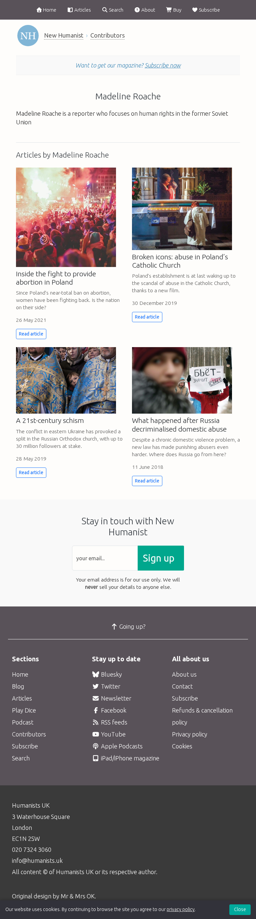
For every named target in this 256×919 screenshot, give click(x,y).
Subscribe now (163, 65)
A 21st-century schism (50, 420)
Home (49, 10)
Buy (176, 10)
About (147, 10)
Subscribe (209, 10)
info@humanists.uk (37, 860)
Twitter (110, 686)
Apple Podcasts (121, 746)
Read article (31, 333)
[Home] (28, 35)
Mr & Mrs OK (78, 896)
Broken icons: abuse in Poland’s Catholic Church (180, 261)
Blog (18, 686)
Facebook (113, 710)
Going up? (132, 626)
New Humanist (63, 35)
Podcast (22, 722)
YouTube (113, 734)
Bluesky (111, 674)
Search (115, 10)
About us (184, 674)
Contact (182, 686)
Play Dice (24, 710)
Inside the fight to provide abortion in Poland (56, 278)
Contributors (107, 35)
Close (240, 909)
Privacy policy (189, 734)
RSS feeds (113, 722)
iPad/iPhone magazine (129, 758)
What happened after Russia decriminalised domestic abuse (179, 424)
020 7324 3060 (31, 849)
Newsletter (115, 698)
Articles (82, 10)
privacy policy (181, 909)
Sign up (158, 558)
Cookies (182, 746)
